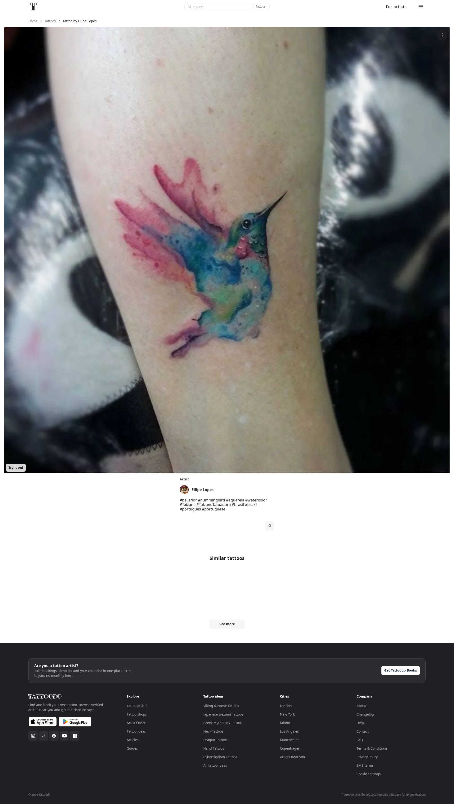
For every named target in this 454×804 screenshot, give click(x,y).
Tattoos (261, 6)
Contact (363, 731)
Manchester (289, 740)
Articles (133, 740)
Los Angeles (289, 731)
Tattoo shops (137, 714)
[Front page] (33, 6)
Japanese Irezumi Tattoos (223, 714)
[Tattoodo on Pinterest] (54, 736)
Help (360, 723)
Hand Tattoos (213, 748)
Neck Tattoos (213, 731)
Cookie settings (369, 774)
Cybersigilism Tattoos (220, 757)
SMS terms (365, 765)
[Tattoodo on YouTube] (64, 736)
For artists (396, 6)
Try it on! (16, 467)
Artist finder (136, 723)
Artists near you (292, 757)
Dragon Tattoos (215, 740)
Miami (285, 723)
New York (287, 714)
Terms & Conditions (372, 748)
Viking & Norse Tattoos (221, 705)
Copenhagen (290, 748)
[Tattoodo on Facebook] (74, 736)
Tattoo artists (137, 705)
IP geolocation (415, 795)
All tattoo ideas (215, 765)
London (286, 705)
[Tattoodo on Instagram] (33, 736)
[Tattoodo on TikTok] (43, 736)
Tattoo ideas (136, 731)
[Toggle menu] (421, 6)
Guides (132, 748)
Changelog (365, 714)
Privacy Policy (367, 757)
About (361, 705)
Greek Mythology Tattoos (222, 723)
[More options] (442, 35)
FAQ (360, 740)
